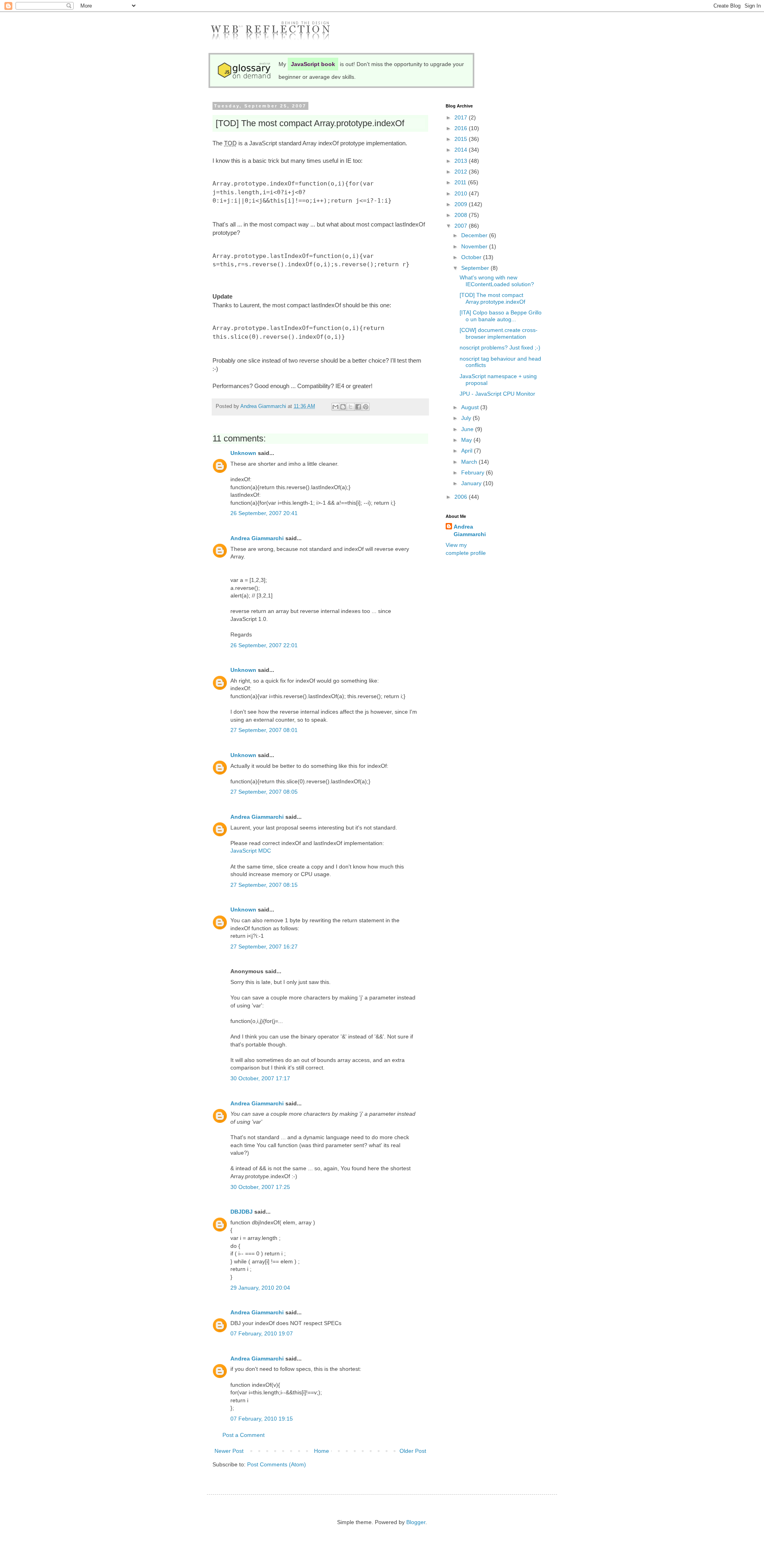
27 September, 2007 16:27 (264, 946)
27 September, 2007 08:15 (264, 885)
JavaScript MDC (250, 850)
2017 (461, 117)
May (467, 440)
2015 (461, 139)
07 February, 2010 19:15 (261, 1418)
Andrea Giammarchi (257, 538)
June (468, 429)
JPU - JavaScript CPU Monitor (497, 393)
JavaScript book (313, 64)
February (473, 472)
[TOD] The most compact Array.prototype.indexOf (492, 298)
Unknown (243, 453)
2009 (461, 204)
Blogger (415, 1522)
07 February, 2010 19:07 (261, 1333)
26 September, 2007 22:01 (264, 645)
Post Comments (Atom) (276, 1464)
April (467, 450)
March (470, 462)
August (470, 407)
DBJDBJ (241, 1211)
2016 (461, 128)
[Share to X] (351, 407)
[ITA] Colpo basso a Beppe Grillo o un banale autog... (501, 315)
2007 (461, 226)
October (472, 257)
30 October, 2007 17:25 (260, 1187)
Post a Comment (243, 1435)
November (475, 246)
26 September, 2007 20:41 (264, 513)
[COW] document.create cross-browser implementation (499, 333)
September (476, 268)
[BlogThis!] (343, 407)
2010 (461, 193)
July (467, 418)
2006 (461, 497)
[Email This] (335, 407)
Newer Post (229, 1451)
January (472, 483)
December (475, 235)
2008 (461, 215)
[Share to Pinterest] (366, 407)
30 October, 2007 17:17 (260, 1078)
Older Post (413, 1451)
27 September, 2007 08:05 (264, 792)
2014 (461, 149)
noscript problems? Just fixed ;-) (500, 347)
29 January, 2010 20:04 (260, 1287)
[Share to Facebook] (358, 407)
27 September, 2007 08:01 (264, 730)
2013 (461, 161)
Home (321, 1451)
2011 (461, 182)
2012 (461, 171)
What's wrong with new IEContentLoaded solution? (497, 280)
